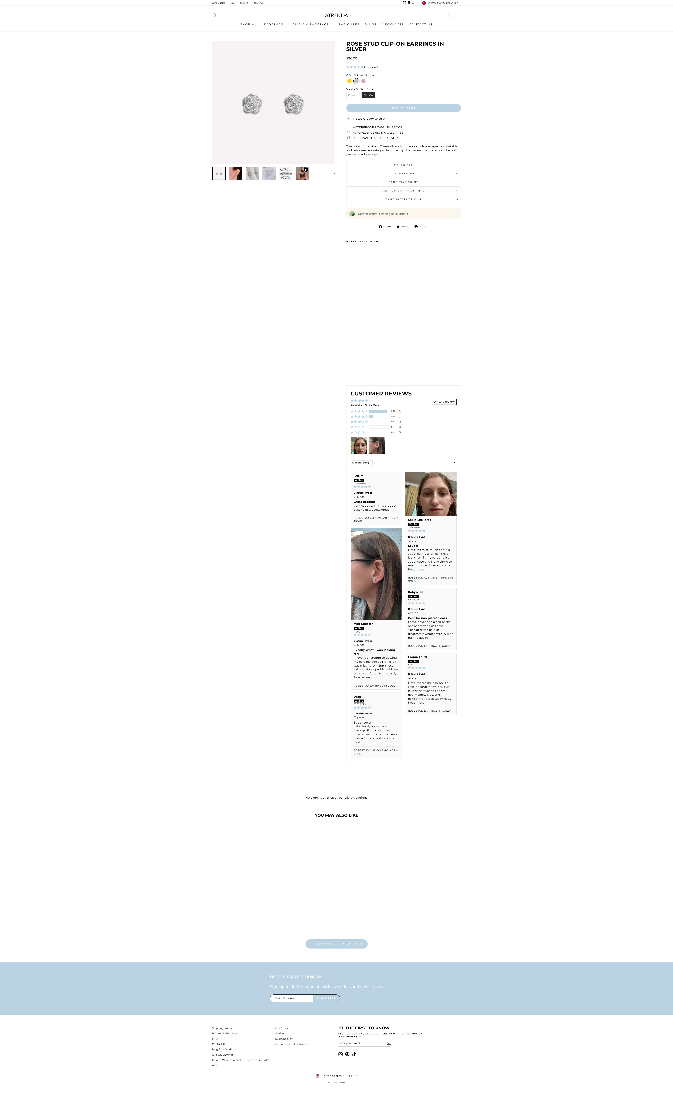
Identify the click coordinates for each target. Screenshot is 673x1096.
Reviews (243, 2)
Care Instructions (403, 199)
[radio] (349, 81)
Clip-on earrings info (403, 190)
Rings (371, 24)
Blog (215, 1065)
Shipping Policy (222, 1028)
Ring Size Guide (222, 1049)
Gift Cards (218, 2)
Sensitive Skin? (404, 182)
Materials (403, 165)
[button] (355, 67)
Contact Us (421, 24)
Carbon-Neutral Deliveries (292, 1044)
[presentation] (364, 372)
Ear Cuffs (349, 24)
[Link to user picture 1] (431, 494)
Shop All (249, 24)
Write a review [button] (444, 401)
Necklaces (393, 24)
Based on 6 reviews (365, 404)
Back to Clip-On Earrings (339, 943)
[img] (376, 487)
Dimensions (403, 173)
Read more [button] (416, 569)
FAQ (231, 2)
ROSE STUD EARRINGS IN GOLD (374, 685)
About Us (258, 2)
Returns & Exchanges (225, 1033)
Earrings (274, 24)
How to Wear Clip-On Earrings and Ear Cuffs (240, 1060)
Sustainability (284, 1038)
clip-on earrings (356, 797)
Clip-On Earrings (311, 24)
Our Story (281, 1028)
